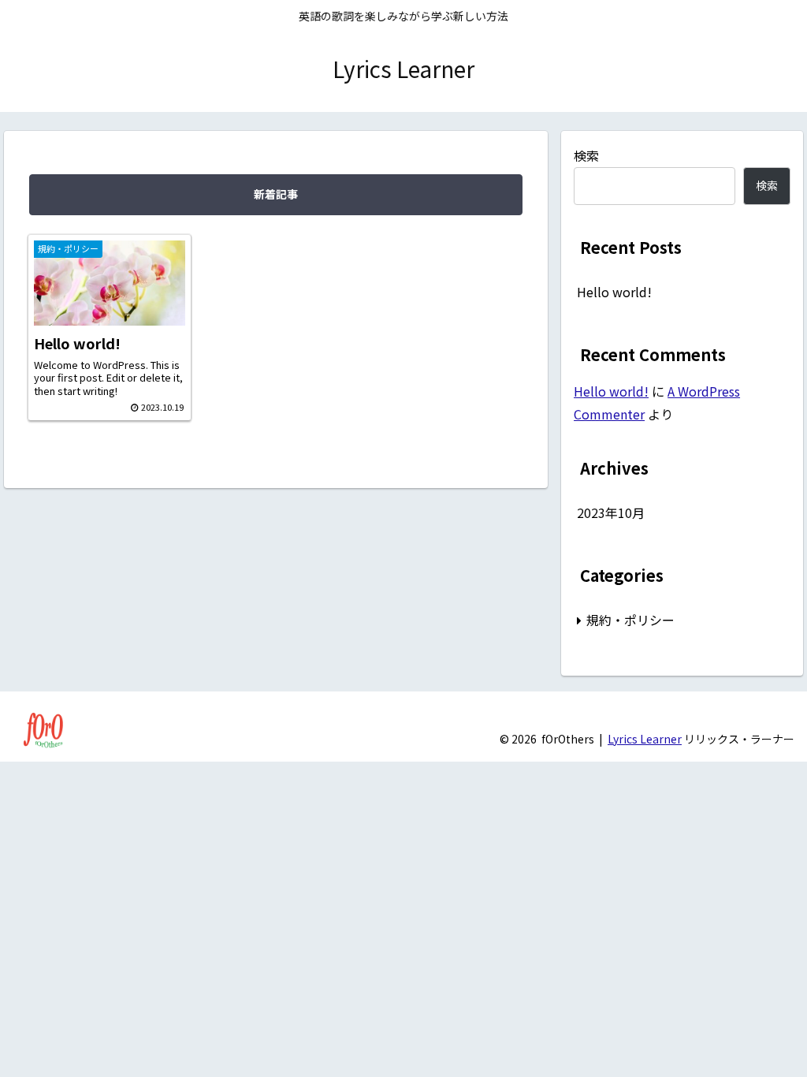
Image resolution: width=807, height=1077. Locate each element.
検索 (586, 155)
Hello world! (614, 291)
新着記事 (276, 194)
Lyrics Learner (645, 739)
